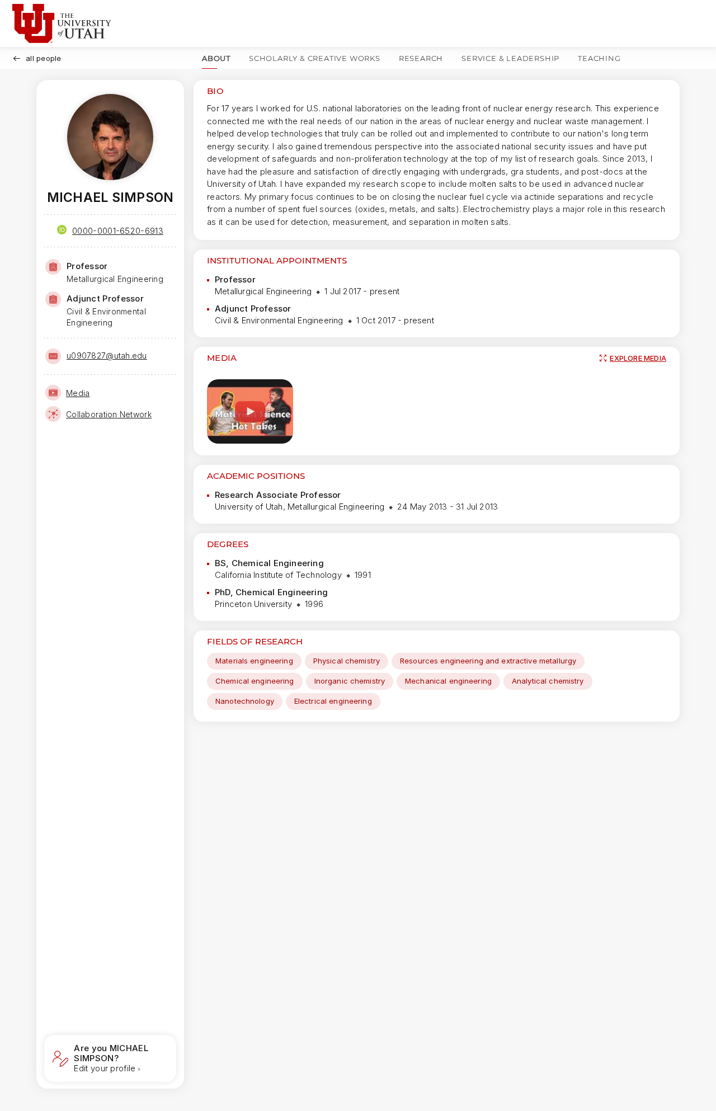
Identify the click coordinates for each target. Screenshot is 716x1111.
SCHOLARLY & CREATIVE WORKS (314, 58)
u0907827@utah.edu (107, 355)
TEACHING (599, 58)
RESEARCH (421, 58)
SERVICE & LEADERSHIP (510, 58)
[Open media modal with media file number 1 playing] (250, 411)
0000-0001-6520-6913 (117, 230)
